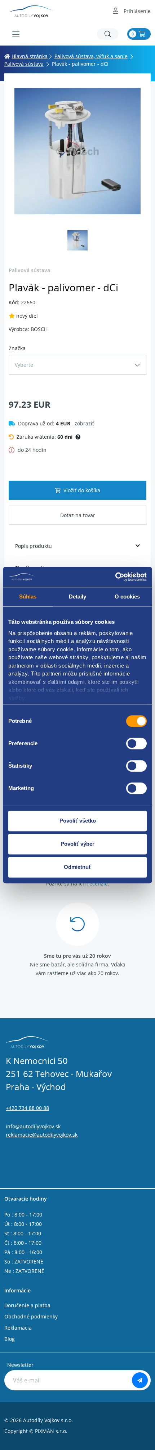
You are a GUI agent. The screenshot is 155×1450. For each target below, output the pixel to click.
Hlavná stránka (30, 56)
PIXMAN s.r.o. (51, 1431)
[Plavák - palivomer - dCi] (77, 151)
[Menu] (15, 34)
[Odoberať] (140, 1380)
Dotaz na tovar (77, 515)
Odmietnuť (77, 867)
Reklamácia (18, 1327)
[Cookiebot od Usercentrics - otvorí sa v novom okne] (115, 577)
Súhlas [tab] (28, 596)
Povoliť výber (77, 844)
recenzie (97, 883)
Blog (9, 1338)
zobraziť (84, 423)
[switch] (136, 743)
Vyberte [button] (24, 364)
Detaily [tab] (78, 596)
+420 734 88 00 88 (27, 1107)
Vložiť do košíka (81, 490)
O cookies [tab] (127, 596)
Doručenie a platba (27, 1305)
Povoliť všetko (77, 821)
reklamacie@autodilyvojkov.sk (42, 1134)
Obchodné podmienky (31, 1316)
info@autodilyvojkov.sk (33, 1126)
